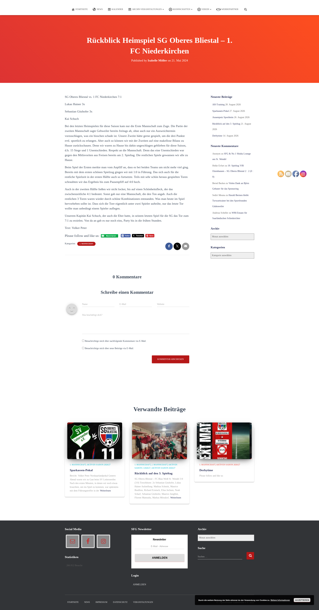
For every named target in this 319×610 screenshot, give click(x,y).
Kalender (117, 9)
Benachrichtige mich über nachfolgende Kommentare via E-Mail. (115, 341)
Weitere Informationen (280, 600)
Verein (205, 9)
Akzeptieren (302, 600)
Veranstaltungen (143, 602)
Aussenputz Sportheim (222, 117)
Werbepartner (229, 9)
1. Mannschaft (86, 244)
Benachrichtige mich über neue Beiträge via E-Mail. (109, 348)
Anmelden (139, 584)
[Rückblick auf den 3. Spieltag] (159, 440)
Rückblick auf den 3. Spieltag (226, 124)
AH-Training (218, 104)
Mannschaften (182, 9)
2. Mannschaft (159, 465)
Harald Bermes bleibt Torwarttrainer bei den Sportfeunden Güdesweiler (230, 201)
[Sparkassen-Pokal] (94, 440)
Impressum (101, 602)
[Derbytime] (224, 440)
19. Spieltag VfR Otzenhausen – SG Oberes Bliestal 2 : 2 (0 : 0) (232, 171)
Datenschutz (120, 602)
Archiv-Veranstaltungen (147, 9)
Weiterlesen (105, 490)
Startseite (81, 9)
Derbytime (217, 136)
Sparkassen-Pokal (220, 111)
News (100, 9)
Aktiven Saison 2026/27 (98, 465)
